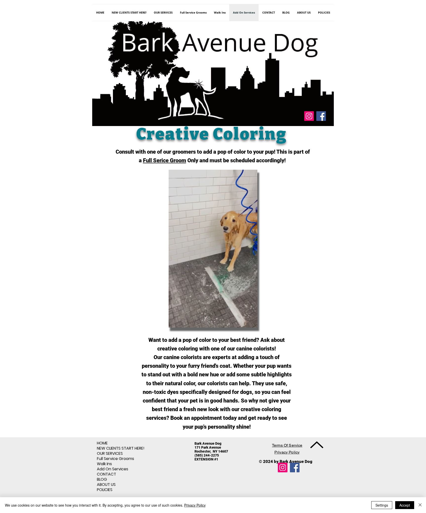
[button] (251, 322)
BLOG (102, 479)
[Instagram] (309, 116)
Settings (381, 505)
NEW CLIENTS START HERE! (120, 448)
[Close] (420, 505)
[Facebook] (321, 116)
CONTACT (106, 474)
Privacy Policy (195, 505)
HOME (102, 443)
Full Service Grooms (115, 458)
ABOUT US (106, 484)
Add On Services (112, 469)
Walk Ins (104, 463)
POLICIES (104, 489)
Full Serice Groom (164, 160)
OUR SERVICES (110, 453)
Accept (404, 505)
